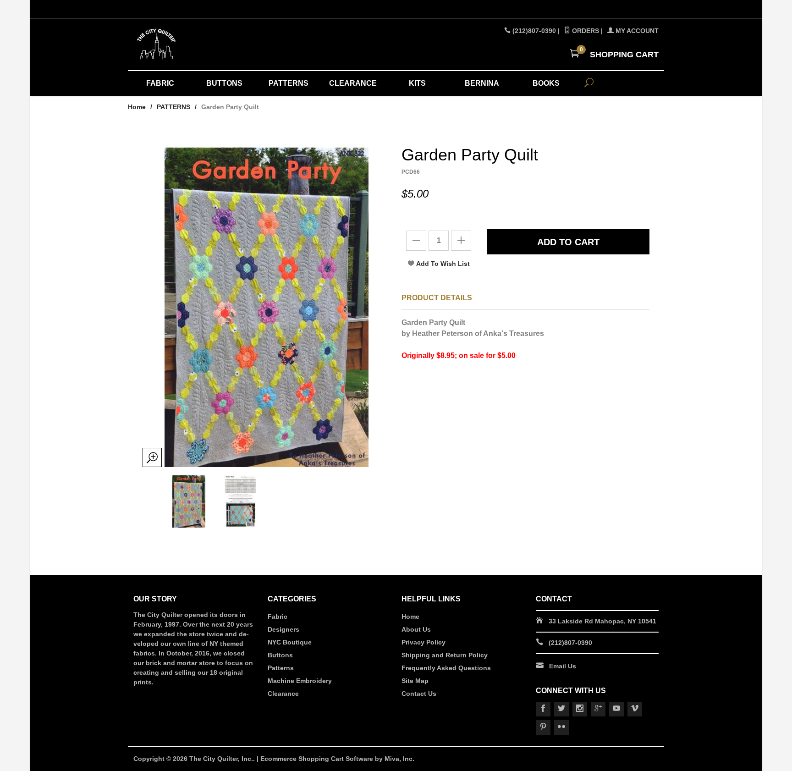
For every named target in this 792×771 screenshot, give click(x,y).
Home (137, 106)
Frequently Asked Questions (446, 668)
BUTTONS (224, 83)
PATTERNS (288, 83)
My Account (636, 30)
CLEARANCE (353, 83)
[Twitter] (561, 709)
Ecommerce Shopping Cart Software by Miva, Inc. (337, 758)
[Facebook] (543, 709)
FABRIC (160, 83)
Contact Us (419, 693)
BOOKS (546, 83)
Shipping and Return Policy (445, 655)
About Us (416, 629)
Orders (584, 30)
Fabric (277, 616)
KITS (417, 83)
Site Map (415, 680)
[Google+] (598, 709)
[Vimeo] (634, 709)
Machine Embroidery (300, 680)
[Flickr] (561, 727)
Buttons (280, 655)
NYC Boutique (290, 642)
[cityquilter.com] (217, 44)
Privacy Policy (424, 642)
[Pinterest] (543, 727)
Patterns (281, 668)
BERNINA (482, 83)
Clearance (283, 693)
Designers (283, 629)
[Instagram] (579, 709)
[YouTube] (616, 709)
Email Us (562, 666)
